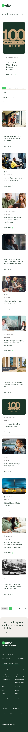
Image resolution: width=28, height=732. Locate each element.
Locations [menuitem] (17, 686)
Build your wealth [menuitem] (19, 674)
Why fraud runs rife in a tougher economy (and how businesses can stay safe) (13, 261)
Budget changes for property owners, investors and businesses (14, 343)
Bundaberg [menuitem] (17, 693)
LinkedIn (11, 663)
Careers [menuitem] (4, 696)
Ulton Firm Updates (10, 211)
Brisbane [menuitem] (17, 690)
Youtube (16, 663)
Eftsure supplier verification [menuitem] (8, 724)
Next (25, 608)
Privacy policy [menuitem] (5, 708)
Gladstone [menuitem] (17, 696)
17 (19, 608)
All (3, 88)
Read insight (9, 74)
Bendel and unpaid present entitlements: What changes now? (13, 384)
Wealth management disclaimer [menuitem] (18, 713)
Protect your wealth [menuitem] (19, 676)
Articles (9, 88)
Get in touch (5, 632)
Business (8, 171)
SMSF (7, 130)
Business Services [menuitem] (6, 676)
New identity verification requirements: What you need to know (12, 220)
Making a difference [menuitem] (6, 698)
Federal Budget (9, 334)
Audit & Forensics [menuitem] (6, 679)
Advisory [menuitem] (4, 674)
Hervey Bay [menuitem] (17, 698)
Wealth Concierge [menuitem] (19, 682)
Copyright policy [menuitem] (16, 708)
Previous (4, 608)
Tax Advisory (9, 376)
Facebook (4, 663)
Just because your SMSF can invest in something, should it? (12, 138)
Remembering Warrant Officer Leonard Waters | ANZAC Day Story (12, 586)
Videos (16, 88)
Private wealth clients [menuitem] (20, 670)
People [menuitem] (3, 693)
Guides (22, 88)
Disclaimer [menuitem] (4, 713)
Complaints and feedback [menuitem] (8, 719)
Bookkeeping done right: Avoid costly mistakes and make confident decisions (13, 545)
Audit (7, 253)
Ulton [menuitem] (3, 686)
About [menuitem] (3, 690)
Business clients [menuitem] (6, 670)
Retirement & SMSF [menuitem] (19, 679)
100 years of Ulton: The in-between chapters (12, 66)
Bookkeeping (9, 536)
